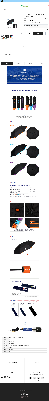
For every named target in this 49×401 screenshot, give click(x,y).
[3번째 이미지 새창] (11, 36)
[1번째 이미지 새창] (3, 36)
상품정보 (7, 63)
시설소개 (21, 384)
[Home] (2, 6)
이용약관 (24, 384)
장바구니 (28, 33)
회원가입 (24, 3)
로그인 (15, 3)
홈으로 (19, 384)
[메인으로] (2, 9)
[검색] (47, 6)
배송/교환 (42, 63)
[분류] (1, 6)
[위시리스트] (44, 33)
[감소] (25, 27)
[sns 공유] (47, 18)
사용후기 (18, 63)
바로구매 (38, 33)
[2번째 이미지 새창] (7, 36)
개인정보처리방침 (28, 384)
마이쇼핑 (34, 3)
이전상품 (4, 41)
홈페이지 (5, 3)
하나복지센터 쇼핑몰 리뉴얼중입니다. (6, 377)
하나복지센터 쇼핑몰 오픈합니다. (5, 376)
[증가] (28, 27)
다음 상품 (45, 41)
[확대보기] (21, 33)
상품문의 (30, 63)
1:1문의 (44, 3)
